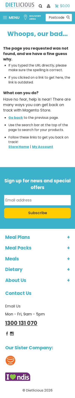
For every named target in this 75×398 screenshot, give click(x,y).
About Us (15, 280)
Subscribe (37, 213)
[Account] (49, 6)
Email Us (13, 306)
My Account (42, 146)
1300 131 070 (21, 323)
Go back (15, 117)
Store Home (18, 146)
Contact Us (18, 293)
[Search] (41, 6)
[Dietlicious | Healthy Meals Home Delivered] (20, 5)
